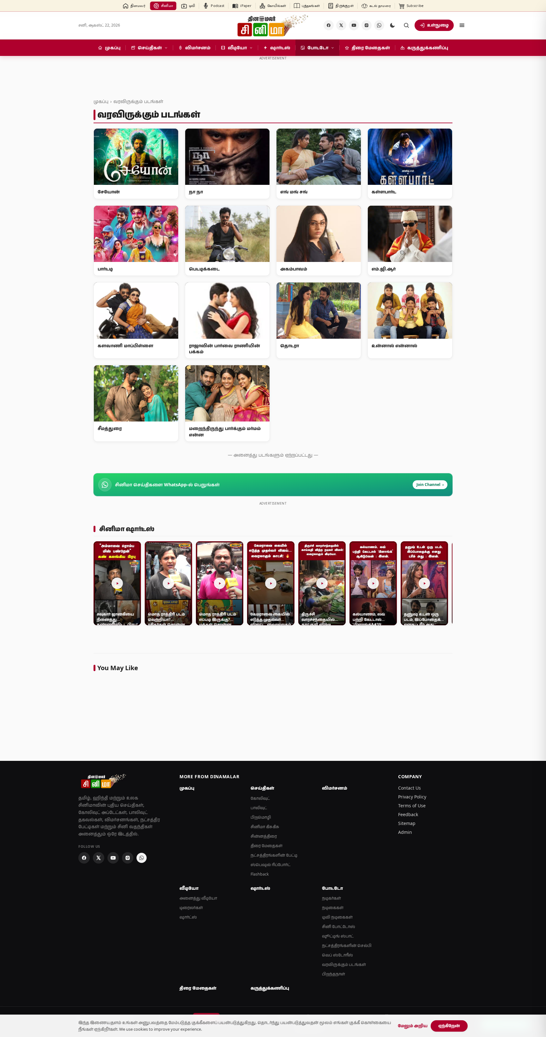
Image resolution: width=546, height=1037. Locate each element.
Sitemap (407, 823)
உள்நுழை (438, 25)
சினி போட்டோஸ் (338, 926)
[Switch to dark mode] (392, 25)
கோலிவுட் (260, 798)
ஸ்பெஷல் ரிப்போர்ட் (270, 864)
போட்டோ (332, 888)
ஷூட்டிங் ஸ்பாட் (338, 936)
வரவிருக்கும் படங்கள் (138, 101)
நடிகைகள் (332, 907)
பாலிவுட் (259, 807)
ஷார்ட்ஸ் (188, 917)
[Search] (406, 25)
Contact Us (409, 788)
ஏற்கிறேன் (449, 1025)
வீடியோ (188, 888)
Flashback (260, 874)
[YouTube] (354, 25)
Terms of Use (412, 806)
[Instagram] (366, 25)
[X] (341, 25)
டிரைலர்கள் (191, 907)
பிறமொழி (261, 817)
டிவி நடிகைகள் (337, 917)
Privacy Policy (412, 797)
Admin (405, 832)
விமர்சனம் (334, 788)
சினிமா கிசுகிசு (265, 826)
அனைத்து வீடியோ (198, 898)
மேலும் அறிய (413, 1025)
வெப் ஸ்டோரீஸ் (337, 955)
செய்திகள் (262, 788)
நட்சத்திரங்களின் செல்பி (347, 945)
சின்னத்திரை (264, 836)
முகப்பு (101, 101)
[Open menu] (462, 25)
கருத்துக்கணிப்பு (270, 988)
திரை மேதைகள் (266, 845)
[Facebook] (329, 25)
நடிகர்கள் (331, 898)
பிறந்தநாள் (333, 974)
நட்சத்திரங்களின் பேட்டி (274, 855)
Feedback (408, 814)
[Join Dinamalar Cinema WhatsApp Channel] (379, 25)
